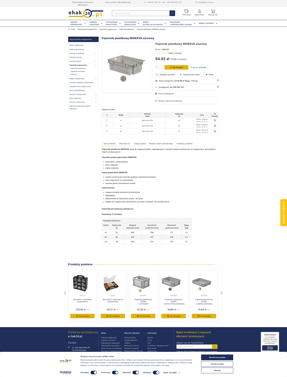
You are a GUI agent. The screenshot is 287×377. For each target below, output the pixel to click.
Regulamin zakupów (131, 348)
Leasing (127, 343)
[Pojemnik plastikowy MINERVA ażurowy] (127, 67)
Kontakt (150, 337)
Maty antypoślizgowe (77, 90)
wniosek (198, 67)
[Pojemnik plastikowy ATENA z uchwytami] (143, 283)
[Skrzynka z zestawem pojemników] (82, 283)
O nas (150, 340)
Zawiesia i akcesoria (108, 340)
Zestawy (74, 74)
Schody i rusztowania (77, 102)
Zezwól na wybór (217, 364)
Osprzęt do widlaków (76, 53)
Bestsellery (83, 5)
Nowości (88, 2)
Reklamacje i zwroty (131, 346)
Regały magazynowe (76, 78)
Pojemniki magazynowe (78, 65)
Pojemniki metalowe (78, 71)
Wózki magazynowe (76, 45)
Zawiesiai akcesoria (94, 23)
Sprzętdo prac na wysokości (153, 23)
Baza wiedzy (78, 2)
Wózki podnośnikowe (76, 49)
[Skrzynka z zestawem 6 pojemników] (113, 283)
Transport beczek (75, 57)
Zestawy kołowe (75, 61)
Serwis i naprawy (206, 23)
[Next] (222, 292)
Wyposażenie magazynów (81, 39)
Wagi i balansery (75, 98)
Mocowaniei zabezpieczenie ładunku (181, 23)
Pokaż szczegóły (170, 373)
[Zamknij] (279, 332)
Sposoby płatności (130, 340)
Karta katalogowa (166, 93)
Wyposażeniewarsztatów (130, 23)
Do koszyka (84, 316)
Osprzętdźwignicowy (76, 23)
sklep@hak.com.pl (205, 2)
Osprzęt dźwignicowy (108, 337)
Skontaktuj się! (124, 2)
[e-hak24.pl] (86, 17)
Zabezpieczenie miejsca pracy (80, 86)
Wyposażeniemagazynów (111, 23)
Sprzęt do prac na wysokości (111, 348)
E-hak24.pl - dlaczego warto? (158, 346)
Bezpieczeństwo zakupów (133, 351)
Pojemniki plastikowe (78, 68)
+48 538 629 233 (174, 2)
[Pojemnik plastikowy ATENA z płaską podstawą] (204, 283)
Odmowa (217, 370)
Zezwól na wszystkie (217, 357)
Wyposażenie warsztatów (110, 346)
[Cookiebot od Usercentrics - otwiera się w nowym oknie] (65, 372)
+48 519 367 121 (154, 2)
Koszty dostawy (130, 337)
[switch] (115, 372)
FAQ (149, 343)
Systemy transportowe (77, 94)
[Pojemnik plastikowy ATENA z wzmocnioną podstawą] (173, 283)
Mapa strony (152, 351)
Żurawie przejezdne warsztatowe (81, 82)
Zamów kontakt (270, 348)
